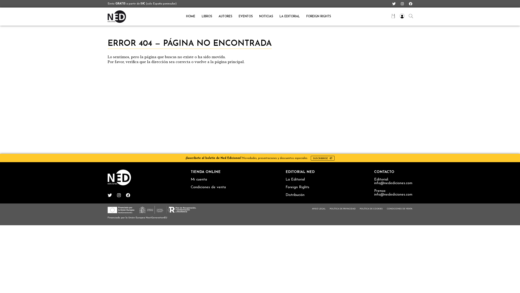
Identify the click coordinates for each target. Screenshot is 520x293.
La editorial (290, 16)
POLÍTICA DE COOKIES (371, 209)
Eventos (246, 16)
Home (190, 16)
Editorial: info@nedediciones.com (393, 181)
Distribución (295, 195)
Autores (225, 16)
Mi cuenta (199, 179)
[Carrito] (393, 16)
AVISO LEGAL (319, 209)
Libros (207, 16)
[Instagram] (402, 3)
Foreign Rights (318, 16)
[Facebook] (410, 3)
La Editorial (295, 179)
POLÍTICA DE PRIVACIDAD (343, 209)
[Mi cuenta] (402, 16)
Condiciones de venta (208, 187)
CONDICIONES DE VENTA (399, 209)
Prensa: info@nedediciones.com (393, 193)
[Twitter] (394, 3)
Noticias (266, 16)
